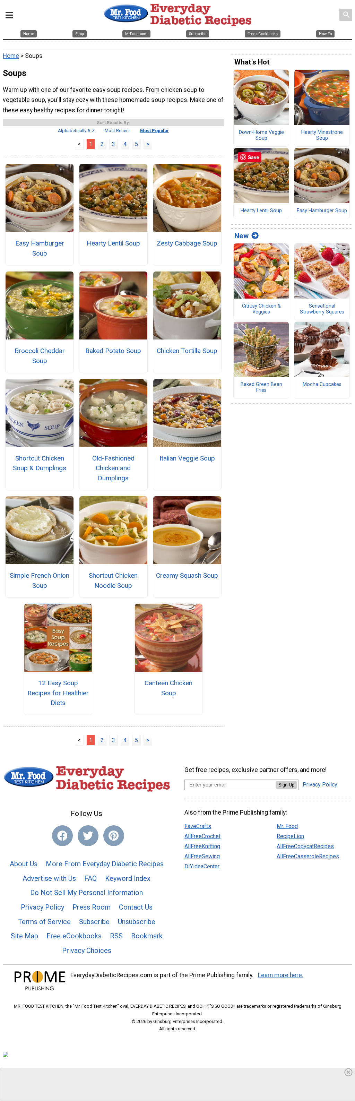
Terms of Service (44, 922)
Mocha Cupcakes (322, 384)
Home (11, 55)
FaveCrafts (197, 826)
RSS (116, 936)
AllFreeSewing (202, 856)
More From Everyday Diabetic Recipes (105, 864)
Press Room (91, 907)
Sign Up (286, 785)
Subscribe (94, 922)
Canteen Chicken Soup (168, 688)
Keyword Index (127, 878)
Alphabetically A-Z (76, 130)
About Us (23, 864)
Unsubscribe (136, 922)
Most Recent (117, 130)
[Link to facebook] (62, 835)
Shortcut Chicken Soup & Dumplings (39, 463)
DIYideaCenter (201, 866)
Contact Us (136, 907)
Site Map (24, 936)
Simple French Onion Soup (39, 580)
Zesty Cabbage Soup (187, 243)
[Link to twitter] (88, 835)
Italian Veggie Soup (187, 458)
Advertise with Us (49, 878)
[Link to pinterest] (113, 835)
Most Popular (154, 130)
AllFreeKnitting (202, 846)
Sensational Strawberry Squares (322, 309)
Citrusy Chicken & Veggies (261, 309)
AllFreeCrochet (202, 836)
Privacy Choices (86, 950)
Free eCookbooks (74, 936)
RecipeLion (290, 836)
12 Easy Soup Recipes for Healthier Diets (58, 693)
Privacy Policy (42, 907)
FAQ (90, 878)
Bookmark (147, 936)
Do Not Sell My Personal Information (86, 892)
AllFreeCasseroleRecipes (308, 856)
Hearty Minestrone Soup (322, 135)
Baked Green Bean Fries (261, 387)
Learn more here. (280, 975)
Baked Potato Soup (113, 351)
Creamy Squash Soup (187, 575)
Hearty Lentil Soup (113, 243)
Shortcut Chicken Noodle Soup (113, 580)
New (241, 236)
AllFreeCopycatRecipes (305, 846)
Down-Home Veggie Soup (261, 135)
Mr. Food (287, 826)
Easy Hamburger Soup (39, 248)
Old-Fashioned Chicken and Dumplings (113, 468)
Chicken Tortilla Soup (187, 351)
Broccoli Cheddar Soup (40, 356)
